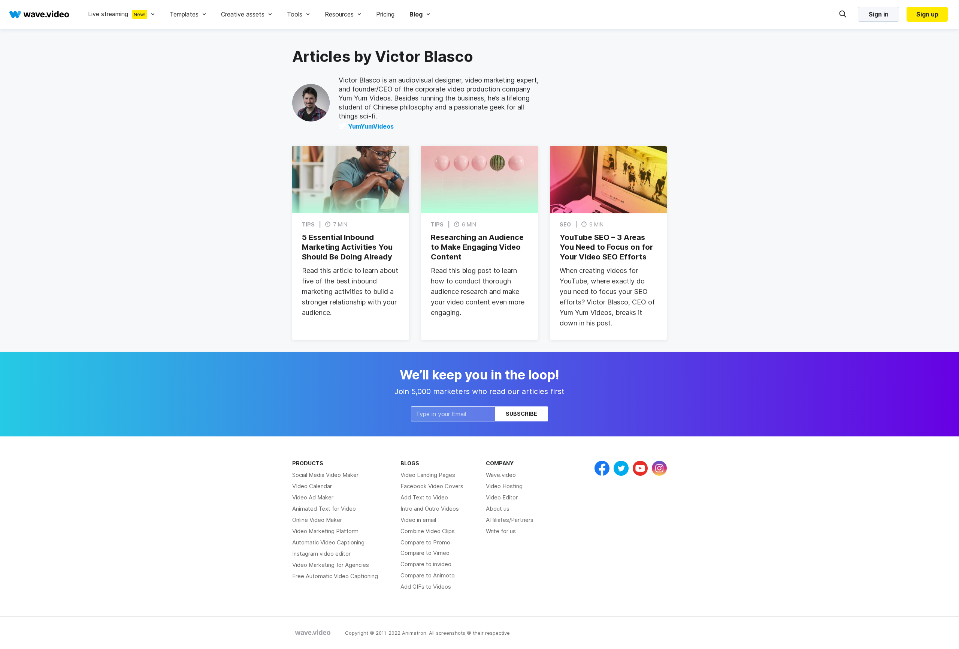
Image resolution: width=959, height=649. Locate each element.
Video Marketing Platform (325, 531)
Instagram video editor (321, 553)
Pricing (385, 14)
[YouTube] (640, 468)
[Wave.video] (39, 14)
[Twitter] (621, 468)
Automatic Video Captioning (328, 542)
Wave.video (501, 474)
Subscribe (521, 414)
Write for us (501, 531)
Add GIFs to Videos (425, 586)
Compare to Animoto (427, 575)
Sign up (927, 14)
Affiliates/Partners (509, 519)
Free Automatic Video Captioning (335, 576)
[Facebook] (602, 468)
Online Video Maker (317, 519)
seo (565, 224)
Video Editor (502, 497)
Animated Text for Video (324, 508)
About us (497, 508)
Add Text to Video (424, 497)
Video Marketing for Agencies (330, 564)
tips (308, 224)
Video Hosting (504, 486)
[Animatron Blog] (312, 633)
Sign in (879, 14)
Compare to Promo (425, 542)
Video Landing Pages (427, 474)
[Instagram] (659, 468)
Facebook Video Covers (431, 486)
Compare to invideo (425, 564)
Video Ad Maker (312, 497)
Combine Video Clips (427, 531)
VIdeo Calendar (312, 486)
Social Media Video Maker (325, 474)
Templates (184, 14)
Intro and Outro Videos (429, 508)
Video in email (418, 519)
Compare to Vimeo (425, 552)
